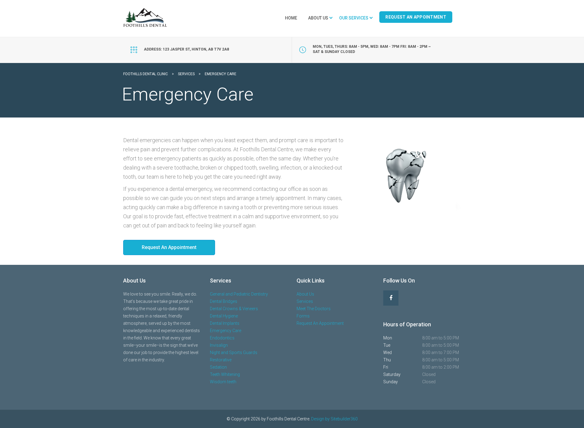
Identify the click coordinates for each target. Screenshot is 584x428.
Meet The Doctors (314, 308)
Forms (303, 316)
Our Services (353, 18)
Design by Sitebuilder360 (334, 418)
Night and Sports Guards (233, 352)
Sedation (218, 367)
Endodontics (222, 337)
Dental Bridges (223, 301)
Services (305, 301)
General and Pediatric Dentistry (239, 294)
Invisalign (219, 345)
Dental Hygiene (224, 316)
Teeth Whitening (225, 374)
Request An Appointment (415, 17)
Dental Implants (224, 323)
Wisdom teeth (223, 381)
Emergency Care (225, 330)
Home (291, 18)
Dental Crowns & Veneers (234, 308)
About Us (318, 18)
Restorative (220, 359)
